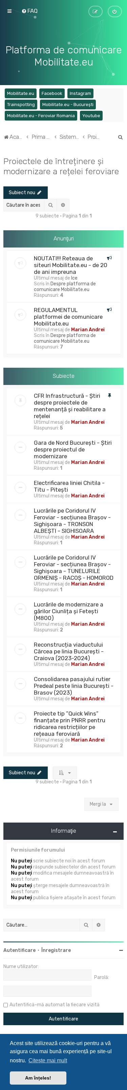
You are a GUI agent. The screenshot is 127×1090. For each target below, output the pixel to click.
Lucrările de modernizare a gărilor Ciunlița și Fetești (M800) (68, 611)
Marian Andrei (88, 330)
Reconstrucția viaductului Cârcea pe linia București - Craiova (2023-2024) (69, 651)
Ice (74, 278)
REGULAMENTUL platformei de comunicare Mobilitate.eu (68, 317)
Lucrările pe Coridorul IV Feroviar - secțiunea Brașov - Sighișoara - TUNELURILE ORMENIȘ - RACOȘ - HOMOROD (73, 567)
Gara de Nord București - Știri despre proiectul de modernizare (73, 449)
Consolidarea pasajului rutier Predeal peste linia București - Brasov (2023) (73, 686)
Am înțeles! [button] (38, 1078)
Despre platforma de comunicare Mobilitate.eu (65, 286)
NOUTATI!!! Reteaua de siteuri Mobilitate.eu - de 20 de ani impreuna (70, 265)
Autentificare (19, 950)
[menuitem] (29, 11)
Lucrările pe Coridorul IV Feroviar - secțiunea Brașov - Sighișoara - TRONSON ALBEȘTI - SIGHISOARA (72, 520)
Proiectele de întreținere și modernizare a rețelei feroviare (61, 166)
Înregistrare (56, 950)
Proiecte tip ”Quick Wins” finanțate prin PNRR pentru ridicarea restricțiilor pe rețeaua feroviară (69, 723)
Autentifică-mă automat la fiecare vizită (54, 1005)
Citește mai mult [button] (47, 1060)
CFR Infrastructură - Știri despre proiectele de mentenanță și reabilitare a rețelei (70, 405)
